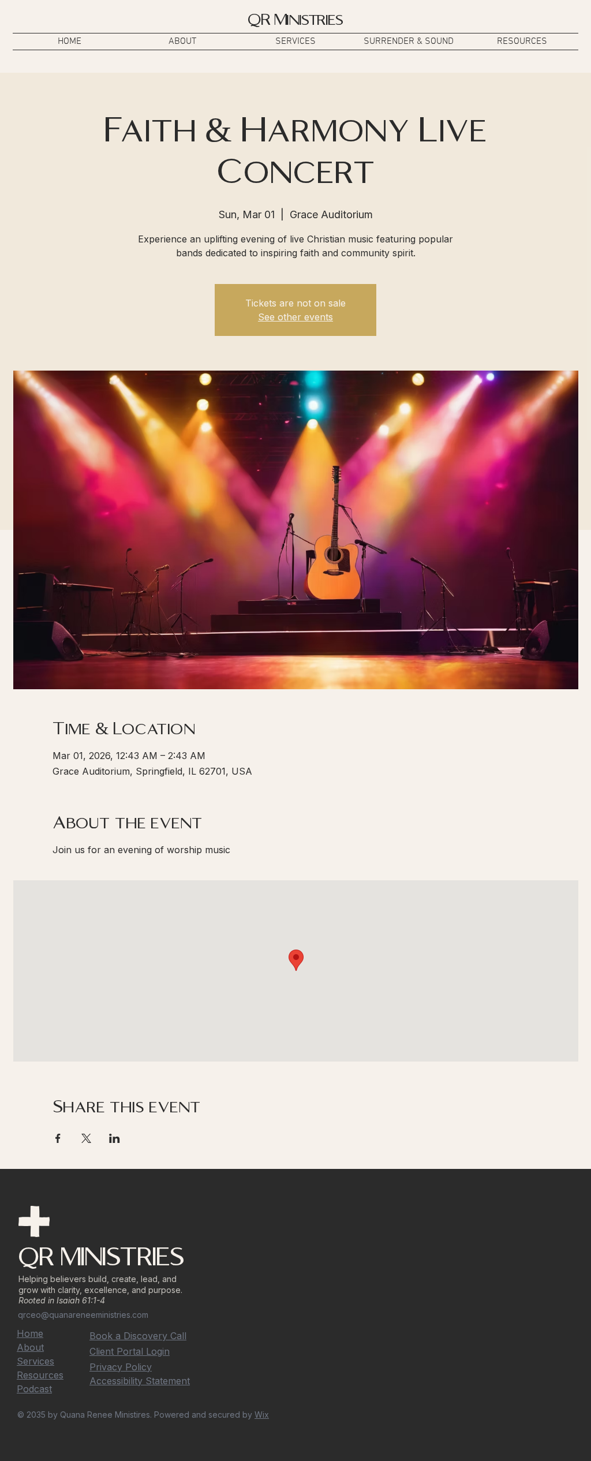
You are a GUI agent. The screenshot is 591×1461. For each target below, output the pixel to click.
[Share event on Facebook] (58, 1138)
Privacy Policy (120, 1367)
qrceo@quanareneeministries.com (83, 1315)
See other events (295, 317)
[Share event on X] (86, 1138)
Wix (262, 1414)
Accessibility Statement (139, 1381)
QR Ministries (295, 20)
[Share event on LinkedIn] (114, 1138)
